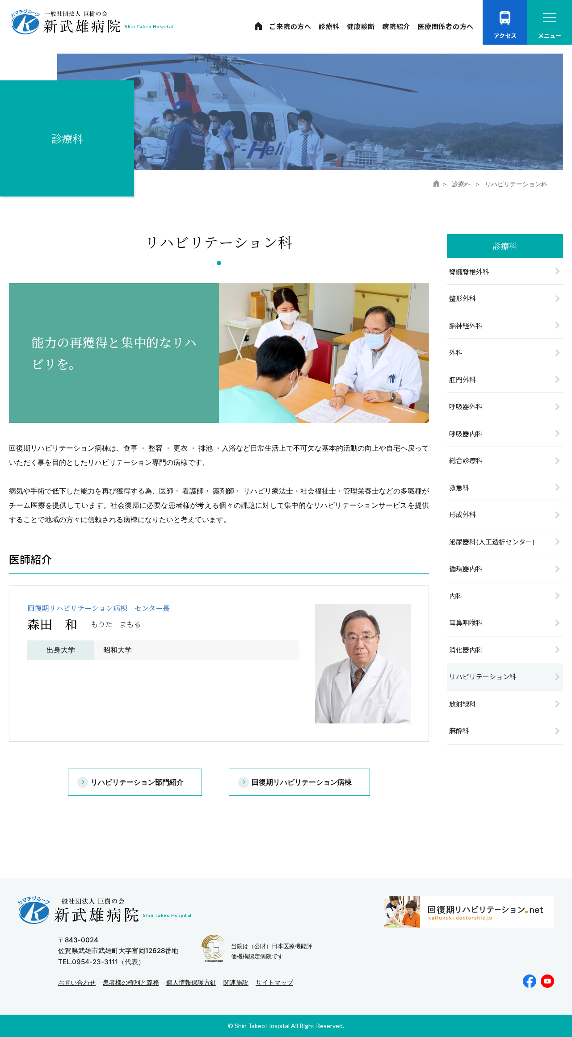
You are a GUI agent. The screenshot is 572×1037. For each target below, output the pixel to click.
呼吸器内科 (466, 433)
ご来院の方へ (290, 26)
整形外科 (462, 298)
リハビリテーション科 (482, 676)
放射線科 (462, 703)
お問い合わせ (77, 982)
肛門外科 (462, 379)
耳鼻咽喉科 (466, 622)
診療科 (329, 26)
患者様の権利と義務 (131, 982)
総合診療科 (466, 460)
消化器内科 (466, 649)
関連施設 (235, 982)
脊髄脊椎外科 (469, 271)
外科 (456, 352)
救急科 (459, 487)
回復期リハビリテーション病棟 (302, 782)
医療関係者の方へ (445, 26)
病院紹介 (396, 26)
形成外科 (462, 514)
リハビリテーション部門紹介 (137, 782)
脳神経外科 (466, 325)
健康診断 (361, 26)
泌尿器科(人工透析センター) (491, 541)
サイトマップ (274, 982)
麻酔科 (459, 730)
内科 (456, 595)
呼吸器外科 (466, 406)
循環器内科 (466, 568)
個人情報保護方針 (191, 982)
